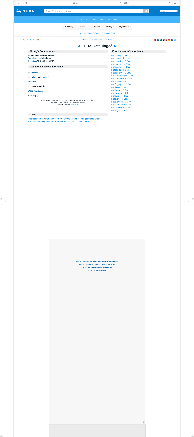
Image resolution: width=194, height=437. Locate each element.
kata (35, 77)
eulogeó (45, 77)
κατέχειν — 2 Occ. (119, 87)
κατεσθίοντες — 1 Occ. (122, 75)
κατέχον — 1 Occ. (119, 99)
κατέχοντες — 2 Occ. (121, 102)
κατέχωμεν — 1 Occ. (120, 93)
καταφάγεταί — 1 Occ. (121, 58)
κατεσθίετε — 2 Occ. (121, 73)
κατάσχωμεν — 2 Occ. (121, 84)
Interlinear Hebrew (53, 119)
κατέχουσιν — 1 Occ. (121, 107)
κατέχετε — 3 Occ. (120, 90)
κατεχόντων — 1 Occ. (121, 104)
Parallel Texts (82, 121)
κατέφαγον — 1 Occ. (120, 67)
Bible (20, 40)
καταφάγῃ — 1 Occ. (120, 55)
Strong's (26, 40)
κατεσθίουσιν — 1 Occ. (122, 78)
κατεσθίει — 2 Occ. (120, 70)
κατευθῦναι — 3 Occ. (121, 81)
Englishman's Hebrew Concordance (58, 121)
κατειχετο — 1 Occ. (120, 110)
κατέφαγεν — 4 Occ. (120, 64)
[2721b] (190, 204)
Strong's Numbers (72, 119)
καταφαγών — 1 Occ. (121, 61)
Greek (32, 40)
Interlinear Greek (36, 119)
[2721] (3, 204)
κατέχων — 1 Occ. (119, 96)
